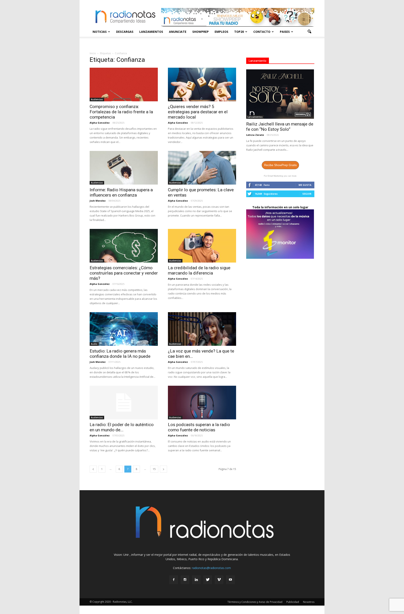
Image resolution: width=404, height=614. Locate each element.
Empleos (221, 32)
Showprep (200, 32)
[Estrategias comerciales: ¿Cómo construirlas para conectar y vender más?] (124, 246)
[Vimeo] (219, 580)
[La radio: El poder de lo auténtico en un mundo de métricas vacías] (124, 402)
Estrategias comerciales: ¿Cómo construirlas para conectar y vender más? (124, 273)
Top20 (239, 32)
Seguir (306, 193)
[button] (309, 32)
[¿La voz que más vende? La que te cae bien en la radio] (202, 329)
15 (154, 469)
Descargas (124, 32)
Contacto (261, 32)
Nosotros (308, 602)
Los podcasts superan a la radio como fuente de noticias (199, 427)
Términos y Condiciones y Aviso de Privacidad (254, 602)
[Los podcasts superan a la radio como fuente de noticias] (202, 402)
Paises (285, 32)
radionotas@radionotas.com (211, 568)
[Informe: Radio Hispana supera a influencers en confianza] (124, 168)
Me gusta (305, 184)
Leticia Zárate (255, 134)
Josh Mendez (98, 200)
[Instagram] (185, 580)
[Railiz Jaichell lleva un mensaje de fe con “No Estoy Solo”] (280, 94)
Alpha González (100, 122)
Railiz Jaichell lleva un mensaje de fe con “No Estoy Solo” (279, 126)
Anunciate (177, 32)
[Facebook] (173, 580)
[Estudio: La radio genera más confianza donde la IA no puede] (124, 329)
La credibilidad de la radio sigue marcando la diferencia (199, 270)
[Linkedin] (196, 580)
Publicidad (292, 602)
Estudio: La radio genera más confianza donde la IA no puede (120, 354)
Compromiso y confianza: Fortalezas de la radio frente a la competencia (121, 112)
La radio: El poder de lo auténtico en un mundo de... (122, 427)
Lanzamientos (151, 32)
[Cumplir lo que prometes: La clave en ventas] (202, 168)
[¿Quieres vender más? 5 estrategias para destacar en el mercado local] (202, 84)
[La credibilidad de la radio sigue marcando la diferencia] (202, 246)
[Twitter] (207, 580)
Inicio (93, 53)
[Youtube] (230, 580)
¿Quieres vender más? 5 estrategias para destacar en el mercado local (198, 112)
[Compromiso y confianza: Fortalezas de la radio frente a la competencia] (124, 84)
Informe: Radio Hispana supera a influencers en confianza (121, 192)
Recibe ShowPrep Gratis (280, 165)
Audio (94, 343)
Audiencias (97, 99)
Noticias (100, 32)
